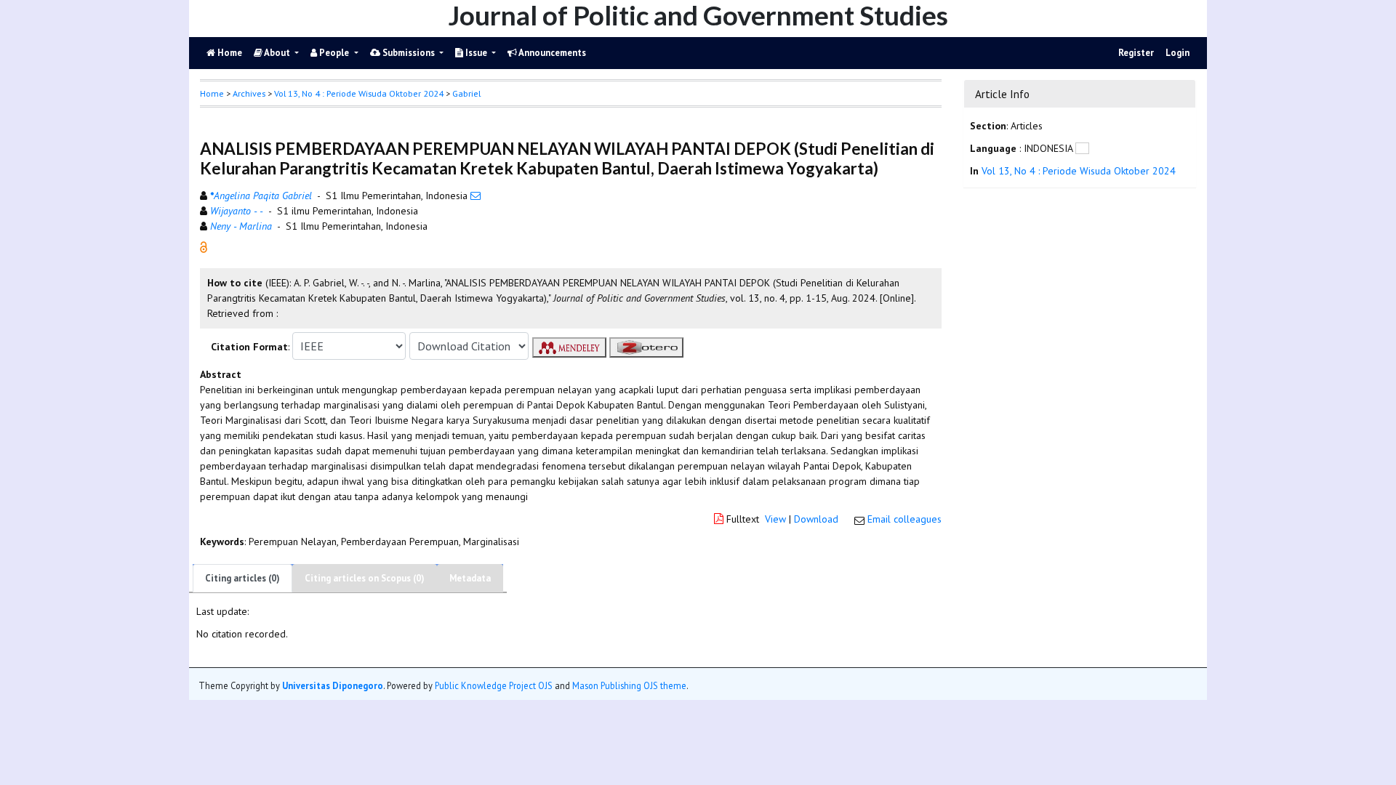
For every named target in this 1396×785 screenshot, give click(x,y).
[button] (203, 246)
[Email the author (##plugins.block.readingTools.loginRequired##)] (475, 195)
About (277, 53)
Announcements (551, 53)
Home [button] (212, 93)
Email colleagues (904, 519)
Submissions (408, 53)
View (775, 519)
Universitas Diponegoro (332, 685)
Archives (249, 93)
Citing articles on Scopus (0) (365, 578)
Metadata (470, 578)
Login (1178, 53)
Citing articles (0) (242, 578)
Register (1136, 53)
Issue (476, 53)
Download (816, 519)
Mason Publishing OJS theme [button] (629, 685)
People (334, 53)
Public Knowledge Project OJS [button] (494, 685)
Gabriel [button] (466, 93)
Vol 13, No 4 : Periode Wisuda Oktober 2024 (359, 93)
